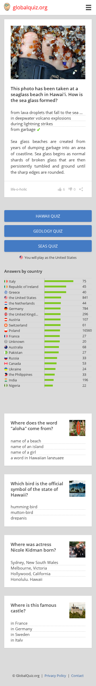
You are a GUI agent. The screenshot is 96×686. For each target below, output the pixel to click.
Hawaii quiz (48, 216)
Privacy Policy (55, 675)
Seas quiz (48, 246)
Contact (77, 675)
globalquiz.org (30, 7)
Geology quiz (48, 231)
